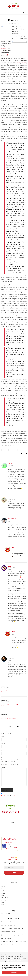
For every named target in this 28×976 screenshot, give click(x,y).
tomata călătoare (19, 954)
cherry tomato (13, 958)
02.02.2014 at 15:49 (11, 520)
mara (9, 498)
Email (3, 743)
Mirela (10, 463)
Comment (3, 767)
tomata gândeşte (5, 961)
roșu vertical (12, 518)
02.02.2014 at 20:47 (15, 549)
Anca (2, 885)
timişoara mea (4, 960)
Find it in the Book (5, 913)
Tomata (14, 547)
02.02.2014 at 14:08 (11, 499)
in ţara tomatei (11, 960)
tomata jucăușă (12, 956)
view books (15, 849)
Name (3, 736)
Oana (9, 566)
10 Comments (17, 23)
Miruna (3, 899)
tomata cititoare (4, 954)
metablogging (19, 961)
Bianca (3, 886)
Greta (2, 890)
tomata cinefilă (12, 954)
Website (3, 751)
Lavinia (3, 893)
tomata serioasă (19, 956)
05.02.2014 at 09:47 (11, 658)
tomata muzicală (5, 956)
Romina (3, 906)
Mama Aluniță (4, 897)
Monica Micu (4, 900)
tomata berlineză (19, 960)
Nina (2, 902)
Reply (9, 467)
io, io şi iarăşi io (12, 961)
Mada (2, 895)
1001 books (4, 450)
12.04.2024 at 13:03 (5, 715)
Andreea (7, 844)
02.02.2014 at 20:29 (11, 567)
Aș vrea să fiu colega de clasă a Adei (17, 941)
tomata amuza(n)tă (5, 958)
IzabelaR (10, 657)
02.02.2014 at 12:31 (11, 465)
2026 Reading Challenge (9, 840)
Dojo (2, 888)
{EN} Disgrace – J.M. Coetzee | (9, 718)
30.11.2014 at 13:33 (5, 687)
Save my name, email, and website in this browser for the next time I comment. (13, 760)
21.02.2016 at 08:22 (5, 701)
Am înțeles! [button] (14, 972)
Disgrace (7, 54)
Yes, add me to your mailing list (10, 764)
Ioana (2, 892)
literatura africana (13, 450)
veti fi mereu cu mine (21, 958)
